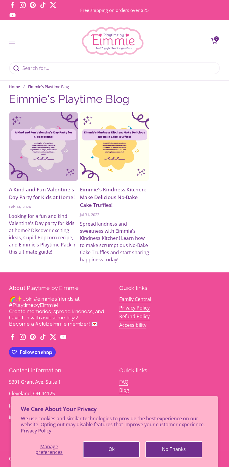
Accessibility (132, 325)
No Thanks (174, 449)
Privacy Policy (36, 430)
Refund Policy (134, 316)
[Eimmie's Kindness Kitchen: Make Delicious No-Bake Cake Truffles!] (114, 146)
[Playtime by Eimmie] (113, 41)
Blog (124, 390)
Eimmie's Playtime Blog (48, 86)
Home (14, 86)
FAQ (123, 382)
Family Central (135, 299)
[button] (214, 41)
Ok (111, 449)
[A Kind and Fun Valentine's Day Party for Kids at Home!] (43, 146)
